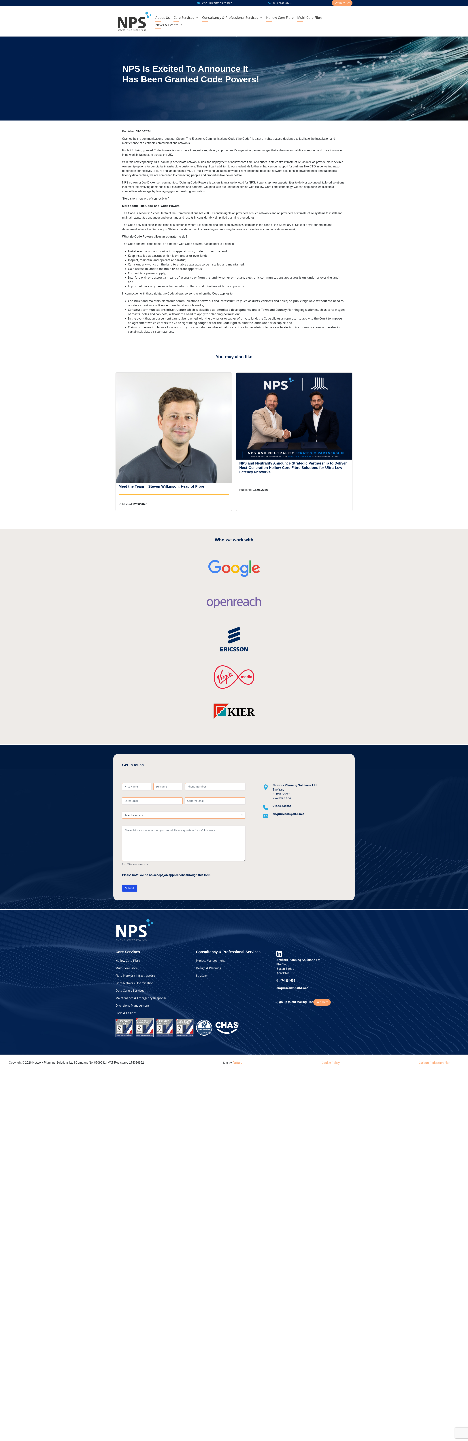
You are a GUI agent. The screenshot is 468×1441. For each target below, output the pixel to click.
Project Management (210, 961)
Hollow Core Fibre (280, 17)
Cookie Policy (331, 1063)
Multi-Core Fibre (309, 17)
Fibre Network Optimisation (135, 983)
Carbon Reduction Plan (434, 1063)
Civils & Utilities (126, 1013)
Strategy (201, 976)
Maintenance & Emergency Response (141, 998)
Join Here (322, 1002)
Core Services (183, 17)
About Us (162, 17)
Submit (129, 888)
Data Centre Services (130, 991)
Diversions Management (132, 1006)
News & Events (166, 25)
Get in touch (342, 3)
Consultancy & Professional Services (230, 17)
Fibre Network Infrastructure (135, 976)
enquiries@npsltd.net (217, 3)
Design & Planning (208, 968)
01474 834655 (282, 3)
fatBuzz (237, 1063)
